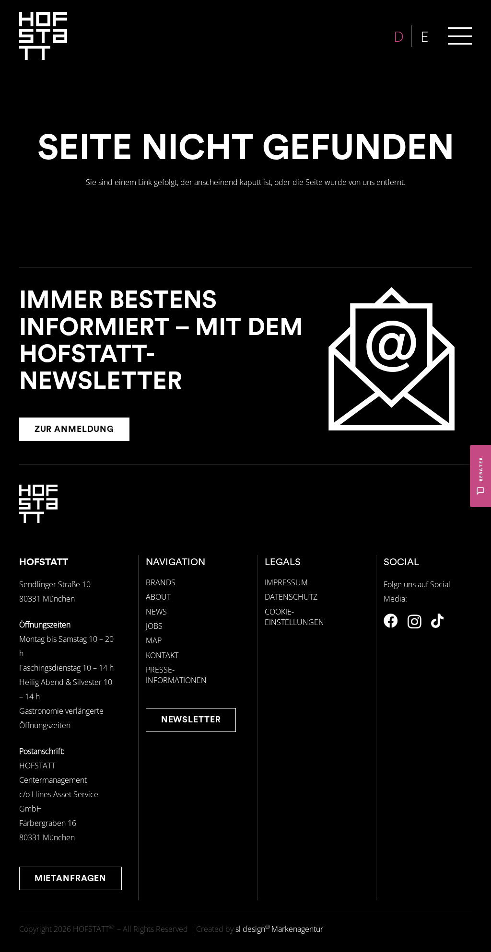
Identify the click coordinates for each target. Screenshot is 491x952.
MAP (154, 640)
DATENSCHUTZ (291, 597)
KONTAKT (162, 655)
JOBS (154, 626)
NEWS (156, 611)
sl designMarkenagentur (279, 929)
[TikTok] (437, 621)
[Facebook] (391, 621)
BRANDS (160, 582)
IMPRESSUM (286, 582)
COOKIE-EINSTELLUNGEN (294, 616)
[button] (460, 36)
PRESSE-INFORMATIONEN (176, 674)
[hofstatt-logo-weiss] (43, 36)
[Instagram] (414, 621)
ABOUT (158, 597)
